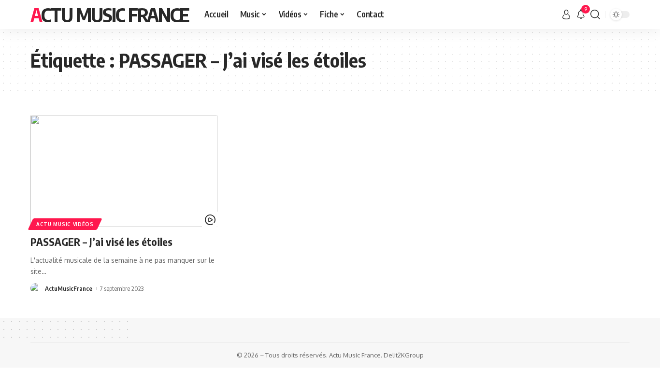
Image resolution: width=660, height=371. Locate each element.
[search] (595, 14)
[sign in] (566, 14)
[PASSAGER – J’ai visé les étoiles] (123, 171)
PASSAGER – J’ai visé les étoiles (101, 241)
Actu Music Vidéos (65, 224)
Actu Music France (109, 14)
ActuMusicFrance (68, 288)
